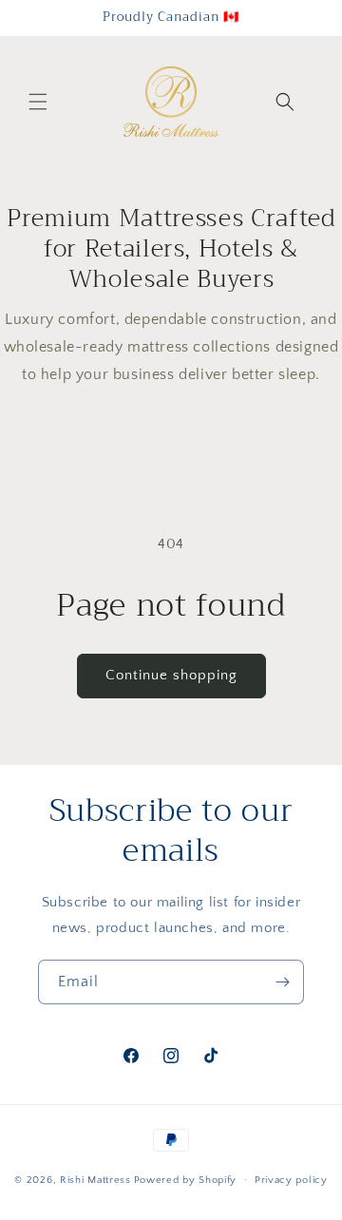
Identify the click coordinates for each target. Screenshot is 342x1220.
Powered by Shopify (186, 1179)
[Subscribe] (282, 982)
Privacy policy (291, 1180)
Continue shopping (171, 675)
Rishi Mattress (95, 1179)
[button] (38, 102)
